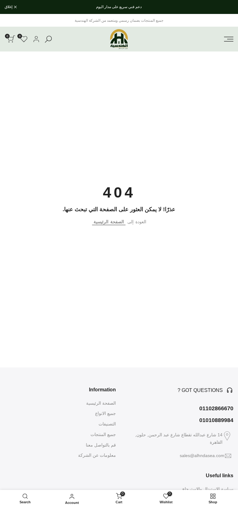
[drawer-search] (48, 39)
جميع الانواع (105, 413)
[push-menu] (228, 39)
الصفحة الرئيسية (109, 221)
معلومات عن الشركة (97, 455)
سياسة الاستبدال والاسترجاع (207, 489)
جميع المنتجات (103, 434)
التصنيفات (107, 423)
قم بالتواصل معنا (101, 445)
